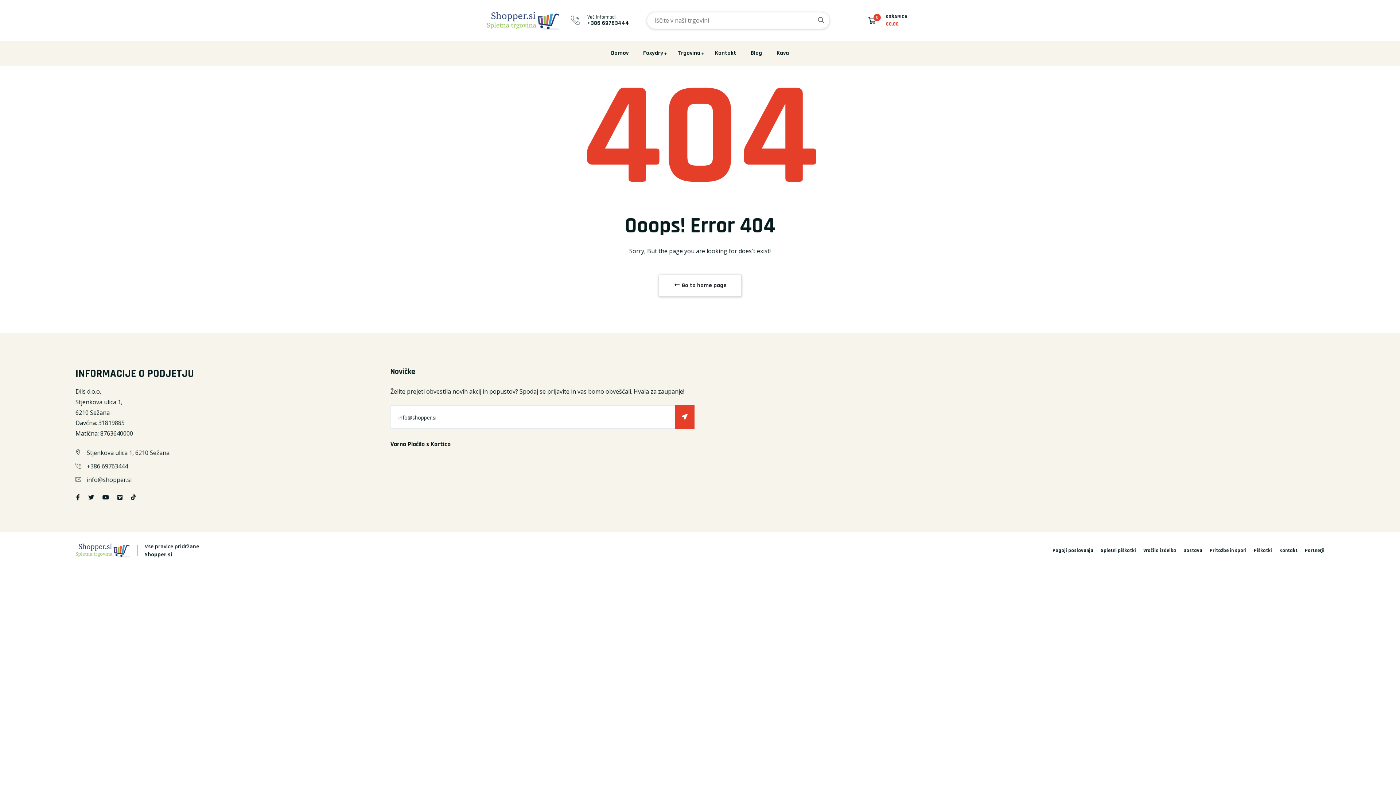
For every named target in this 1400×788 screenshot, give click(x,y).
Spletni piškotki (1118, 550)
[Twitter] (91, 497)
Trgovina (689, 53)
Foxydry (653, 53)
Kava (783, 53)
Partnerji (1315, 550)
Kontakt (725, 53)
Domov (620, 53)
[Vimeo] (120, 497)
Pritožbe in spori (1228, 550)
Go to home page (703, 285)
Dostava (1192, 550)
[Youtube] (106, 497)
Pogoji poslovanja (1073, 550)
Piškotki (1263, 550)
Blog (756, 53)
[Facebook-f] (78, 497)
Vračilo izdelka (1159, 550)
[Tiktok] (133, 497)
